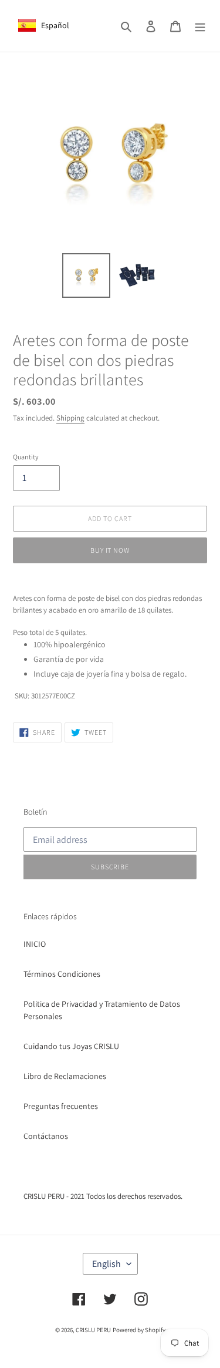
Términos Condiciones (61, 974)
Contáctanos (45, 1136)
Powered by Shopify (139, 1330)
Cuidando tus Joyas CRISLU (71, 1046)
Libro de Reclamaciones (64, 1076)
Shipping (70, 418)
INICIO (34, 944)
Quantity (26, 456)
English (106, 1264)
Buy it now (110, 550)
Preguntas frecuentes (60, 1106)
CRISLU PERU (93, 1330)
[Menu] (200, 26)
